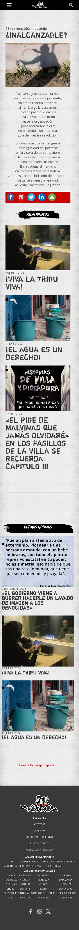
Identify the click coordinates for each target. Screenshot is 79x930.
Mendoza (43, 880)
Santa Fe (25, 889)
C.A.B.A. (11, 875)
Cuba (10, 861)
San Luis (25, 884)
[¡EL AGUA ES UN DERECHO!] (38, 318)
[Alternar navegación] (9, 5)
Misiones (66, 884)
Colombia (24, 861)
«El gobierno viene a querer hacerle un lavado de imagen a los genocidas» (37, 600)
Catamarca (65, 880)
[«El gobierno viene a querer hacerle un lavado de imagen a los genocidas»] (38, 561)
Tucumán (11, 884)
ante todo (39, 824)
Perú (48, 866)
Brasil (59, 866)
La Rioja (25, 897)
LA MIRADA (39, 831)
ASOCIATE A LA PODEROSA (39, 850)
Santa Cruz (65, 889)
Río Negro (43, 875)
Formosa (43, 897)
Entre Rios (25, 875)
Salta (43, 889)
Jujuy (11, 897)
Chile (59, 861)
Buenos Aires (11, 893)
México (36, 861)
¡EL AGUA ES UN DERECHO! (34, 353)
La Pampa (65, 875)
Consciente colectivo (39, 837)
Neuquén (25, 880)
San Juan (25, 893)
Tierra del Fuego (66, 893)
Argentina (10, 866)
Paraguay (48, 861)
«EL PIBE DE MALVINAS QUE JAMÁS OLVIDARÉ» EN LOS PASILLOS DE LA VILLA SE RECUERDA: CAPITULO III (37, 443)
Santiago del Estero (43, 893)
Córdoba (11, 880)
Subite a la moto (39, 843)
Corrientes (65, 897)
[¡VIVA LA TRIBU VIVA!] (38, 247)
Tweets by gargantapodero (38, 765)
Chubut (11, 889)
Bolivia (36, 866)
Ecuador (69, 861)
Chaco (43, 884)
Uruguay (24, 866)
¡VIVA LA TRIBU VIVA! (31, 282)
